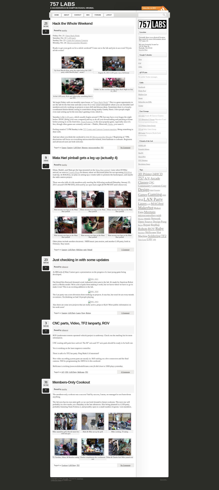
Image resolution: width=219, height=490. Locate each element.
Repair (146, 224)
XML (140, 67)
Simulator (141, 233)
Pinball (89, 250)
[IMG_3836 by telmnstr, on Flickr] (93, 291)
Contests (156, 185)
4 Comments (125, 372)
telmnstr (65, 267)
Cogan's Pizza (74, 172)
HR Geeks (141, 133)
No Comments (125, 147)
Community (144, 185)
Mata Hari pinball (103, 170)
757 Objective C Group (146, 119)
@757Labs (143, 72)
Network (155, 218)
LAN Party (77, 147)
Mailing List (142, 94)
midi (85, 250)
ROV (151, 229)
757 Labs (62, 4)
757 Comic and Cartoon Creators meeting (100, 129)
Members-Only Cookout (71, 382)
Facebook (141, 87)
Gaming (70, 147)
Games (64, 147)
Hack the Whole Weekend (72, 23)
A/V (63, 372)
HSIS (164, 195)
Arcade (155, 178)
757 (141, 178)
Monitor (141, 219)
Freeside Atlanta (143, 149)
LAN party (71, 38)
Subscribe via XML (145, 102)
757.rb (140, 129)
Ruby (159, 228)
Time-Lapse (142, 240)
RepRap (155, 224)
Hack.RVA (142, 157)
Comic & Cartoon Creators (77, 40)
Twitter (140, 106)
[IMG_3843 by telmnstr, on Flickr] (93, 302)
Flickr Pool (142, 91)
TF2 (102, 147)
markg (64, 30)
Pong (83, 313)
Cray (163, 185)
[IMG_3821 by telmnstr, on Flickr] (93, 279)
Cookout (65, 465)
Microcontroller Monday (77, 43)
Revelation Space (144, 164)
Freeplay (157, 190)
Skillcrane (80, 372)
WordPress (80, 478)
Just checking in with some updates (80, 260)
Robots (88, 313)
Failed (152, 190)
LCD (148, 204)
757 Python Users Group (147, 125)
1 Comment (125, 250)
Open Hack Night (73, 36)
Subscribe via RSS (149, 8)
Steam (140, 98)
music (147, 218)
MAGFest (128, 172)
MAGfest (79, 250)
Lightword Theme (56, 480)
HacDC (140, 153)
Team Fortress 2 (87, 122)
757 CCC (141, 116)
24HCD (157, 174)
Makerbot (145, 208)
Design (143, 189)
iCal (139, 63)
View (140, 59)
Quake (110, 124)
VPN (154, 240)
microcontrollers (94, 147)
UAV (149, 239)
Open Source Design (149, 221)
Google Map (143, 50)
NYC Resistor (143, 160)
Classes (143, 182)
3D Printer (145, 174)
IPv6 (140, 199)
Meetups (85, 147)
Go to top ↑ (163, 479)
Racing (140, 225)
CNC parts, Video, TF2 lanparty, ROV (80, 323)
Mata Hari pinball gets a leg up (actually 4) (84, 158)
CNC (66, 372)
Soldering (154, 236)
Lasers (78, 313)
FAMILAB (142, 145)
